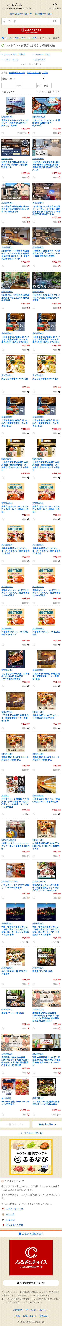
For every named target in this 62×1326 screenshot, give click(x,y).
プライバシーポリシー (37, 1310)
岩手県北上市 (38, 1009)
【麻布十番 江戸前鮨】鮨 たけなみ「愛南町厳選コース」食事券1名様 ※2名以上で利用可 (46, 339)
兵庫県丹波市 (38, 1098)
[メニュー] (27, 814)
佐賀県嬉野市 (38, 159)
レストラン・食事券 (50, 38)
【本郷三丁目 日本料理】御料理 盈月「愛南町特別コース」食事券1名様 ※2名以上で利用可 (15, 466)
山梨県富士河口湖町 (9, 881)
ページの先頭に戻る (29, 1133)
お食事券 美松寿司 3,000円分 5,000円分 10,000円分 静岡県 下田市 (45, 846)
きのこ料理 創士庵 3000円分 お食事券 (14, 972)
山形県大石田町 (39, 881)
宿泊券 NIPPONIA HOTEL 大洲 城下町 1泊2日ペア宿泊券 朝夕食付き (14, 164)
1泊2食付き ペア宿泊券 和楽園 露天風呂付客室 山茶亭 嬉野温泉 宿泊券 (15, 297)
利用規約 (18, 1310)
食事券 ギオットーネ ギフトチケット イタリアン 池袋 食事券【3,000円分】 (15, 592)
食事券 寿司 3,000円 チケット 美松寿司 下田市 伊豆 (46, 758)
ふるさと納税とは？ (32, 1233)
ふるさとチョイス (14, 1209)
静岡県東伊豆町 (39, 117)
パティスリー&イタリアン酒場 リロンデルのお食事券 (15, 886)
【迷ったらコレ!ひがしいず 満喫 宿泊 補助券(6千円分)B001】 (46, 123)
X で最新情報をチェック (32, 1283)
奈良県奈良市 (38, 968)
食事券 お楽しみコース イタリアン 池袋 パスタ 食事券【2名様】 (46, 509)
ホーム (8, 38)
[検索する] (55, 21)
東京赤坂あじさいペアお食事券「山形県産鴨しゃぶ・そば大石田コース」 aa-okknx (45, 887)
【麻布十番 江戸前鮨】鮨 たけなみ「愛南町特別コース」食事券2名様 (15, 423)
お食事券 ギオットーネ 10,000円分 (46, 633)
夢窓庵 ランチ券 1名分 (42, 971)
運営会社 (44, 1316)
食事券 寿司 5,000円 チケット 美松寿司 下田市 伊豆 (15, 758)
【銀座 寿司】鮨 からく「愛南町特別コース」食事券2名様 (46, 800)
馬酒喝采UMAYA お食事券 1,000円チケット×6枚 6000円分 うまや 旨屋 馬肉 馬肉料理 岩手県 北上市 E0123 (45, 1017)
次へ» (47, 1124)
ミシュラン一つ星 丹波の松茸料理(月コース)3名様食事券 (45, 1102)
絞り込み (8, 92)
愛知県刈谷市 (7, 375)
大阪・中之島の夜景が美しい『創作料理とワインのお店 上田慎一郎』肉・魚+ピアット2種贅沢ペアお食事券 (45, 931)
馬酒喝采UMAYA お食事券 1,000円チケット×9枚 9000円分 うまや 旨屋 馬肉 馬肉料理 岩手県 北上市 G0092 (14, 1061)
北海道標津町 (7, 203)
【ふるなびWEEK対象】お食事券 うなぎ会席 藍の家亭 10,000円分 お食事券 (15, 676)
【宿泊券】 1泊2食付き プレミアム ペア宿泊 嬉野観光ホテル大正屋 (46, 297)
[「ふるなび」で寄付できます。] (28, 349)
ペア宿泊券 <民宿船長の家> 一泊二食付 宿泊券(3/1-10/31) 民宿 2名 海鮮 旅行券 (15, 209)
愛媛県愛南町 (7, 333)
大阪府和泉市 (7, 923)
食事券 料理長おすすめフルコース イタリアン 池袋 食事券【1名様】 (15, 551)
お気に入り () (55, 9)
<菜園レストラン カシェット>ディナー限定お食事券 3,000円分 (15, 846)
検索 (46, 85)
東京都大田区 (7, 670)
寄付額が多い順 (34, 72)
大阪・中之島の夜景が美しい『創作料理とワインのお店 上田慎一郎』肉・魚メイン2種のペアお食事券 (15, 931)
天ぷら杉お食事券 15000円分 (14, 379)
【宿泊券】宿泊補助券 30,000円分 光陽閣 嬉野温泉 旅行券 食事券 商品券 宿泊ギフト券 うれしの (46, 166)
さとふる (10, 1214)
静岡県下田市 (38, 712)
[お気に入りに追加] (2, 133)
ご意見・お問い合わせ (24, 1316)
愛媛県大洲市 (7, 159)
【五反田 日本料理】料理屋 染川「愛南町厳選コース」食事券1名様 (46, 676)
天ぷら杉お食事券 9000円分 (45, 379)
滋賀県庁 (5, 795)
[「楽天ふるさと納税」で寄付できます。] (28, 133)
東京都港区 (6, 1098)
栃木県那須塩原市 (8, 840)
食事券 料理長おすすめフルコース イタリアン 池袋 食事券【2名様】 (46, 551)
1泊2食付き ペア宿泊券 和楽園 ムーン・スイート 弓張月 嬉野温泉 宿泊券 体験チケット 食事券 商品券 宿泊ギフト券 (46, 210)
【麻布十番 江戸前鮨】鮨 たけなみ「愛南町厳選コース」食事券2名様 (46, 423)
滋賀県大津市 (7, 117)
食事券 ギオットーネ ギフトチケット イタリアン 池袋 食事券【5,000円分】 (46, 592)
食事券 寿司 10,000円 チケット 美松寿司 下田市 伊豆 (45, 716)
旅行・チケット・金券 (26, 38)
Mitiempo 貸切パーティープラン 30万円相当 (15, 1102)
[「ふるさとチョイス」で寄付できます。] (59, 133)
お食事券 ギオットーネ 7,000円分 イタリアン (14, 633)
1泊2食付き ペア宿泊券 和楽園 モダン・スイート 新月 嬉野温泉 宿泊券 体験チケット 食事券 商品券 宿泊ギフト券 (15, 255)
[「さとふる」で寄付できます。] (28, 897)
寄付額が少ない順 (17, 72)
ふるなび (10, 1219)
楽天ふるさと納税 (14, 1225)
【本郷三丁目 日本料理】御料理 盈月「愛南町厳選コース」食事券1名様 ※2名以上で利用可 (46, 466)
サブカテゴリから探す (29, 64)
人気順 (45, 72)
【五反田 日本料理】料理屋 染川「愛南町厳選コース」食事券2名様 (15, 718)
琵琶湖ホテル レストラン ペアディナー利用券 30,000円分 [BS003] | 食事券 (15, 123)
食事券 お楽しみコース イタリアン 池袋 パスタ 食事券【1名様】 (15, 509)
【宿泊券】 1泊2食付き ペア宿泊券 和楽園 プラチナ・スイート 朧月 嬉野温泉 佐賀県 (46, 253)
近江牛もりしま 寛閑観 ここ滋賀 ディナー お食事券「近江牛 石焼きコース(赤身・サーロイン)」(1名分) (15, 803)
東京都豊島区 (7, 503)
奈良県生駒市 (7, 968)
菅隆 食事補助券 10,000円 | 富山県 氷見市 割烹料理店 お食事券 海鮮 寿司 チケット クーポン (46, 1061)
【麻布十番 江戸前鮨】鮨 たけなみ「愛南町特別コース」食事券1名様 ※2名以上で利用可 (15, 339)
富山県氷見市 (38, 1054)
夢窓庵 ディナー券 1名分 (12, 1013)
